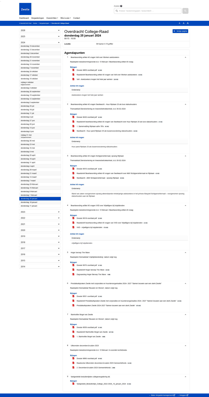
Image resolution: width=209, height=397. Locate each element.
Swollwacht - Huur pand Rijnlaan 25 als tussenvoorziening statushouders (106, 131)
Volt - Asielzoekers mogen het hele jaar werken (97, 79)
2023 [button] (23, 212)
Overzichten (51, 18)
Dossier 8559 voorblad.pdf (89, 327)
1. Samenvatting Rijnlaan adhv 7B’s (92, 126)
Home (35, 23)
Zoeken (117, 6)
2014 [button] (23, 267)
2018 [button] (23, 242)
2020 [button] (23, 230)
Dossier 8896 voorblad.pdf (89, 358)
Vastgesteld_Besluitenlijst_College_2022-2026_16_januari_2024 (103, 384)
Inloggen (183, 395)
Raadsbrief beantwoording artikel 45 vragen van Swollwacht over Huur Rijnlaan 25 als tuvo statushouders (119, 122)
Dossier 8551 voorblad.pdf (89, 296)
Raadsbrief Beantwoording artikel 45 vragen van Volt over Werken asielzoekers (109, 75)
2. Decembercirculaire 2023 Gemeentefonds (95, 368)
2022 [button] (23, 218)
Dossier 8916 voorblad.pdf (89, 169)
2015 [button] (23, 261)
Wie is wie (64, 18)
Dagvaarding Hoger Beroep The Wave (93, 274)
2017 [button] (23, 248)
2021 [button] (23, 224)
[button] (185, 11)
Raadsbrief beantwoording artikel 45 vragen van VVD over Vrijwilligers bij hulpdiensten (111, 223)
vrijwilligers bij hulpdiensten (82, 243)
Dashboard (24, 18)
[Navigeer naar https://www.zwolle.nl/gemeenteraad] (25, 9)
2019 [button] (23, 236)
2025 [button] (23, 36)
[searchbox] (147, 11)
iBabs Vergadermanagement (162, 395)
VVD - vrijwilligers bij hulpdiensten (92, 227)
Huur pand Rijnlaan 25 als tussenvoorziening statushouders (94, 147)
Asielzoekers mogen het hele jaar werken (87, 95)
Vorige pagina (181, 31)
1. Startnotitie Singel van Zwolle (90, 337)
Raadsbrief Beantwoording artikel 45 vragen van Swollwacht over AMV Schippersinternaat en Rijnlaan (117, 173)
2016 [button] (23, 254)
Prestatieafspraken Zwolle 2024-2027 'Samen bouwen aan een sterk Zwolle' (108, 305)
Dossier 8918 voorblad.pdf (89, 218)
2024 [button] (23, 42)
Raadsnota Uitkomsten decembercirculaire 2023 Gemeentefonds (103, 363)
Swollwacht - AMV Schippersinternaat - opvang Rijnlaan (100, 178)
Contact (76, 18)
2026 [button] (23, 30)
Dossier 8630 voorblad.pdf (89, 117)
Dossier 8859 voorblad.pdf (89, 70)
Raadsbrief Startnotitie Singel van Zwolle (94, 332)
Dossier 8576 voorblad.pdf (89, 265)
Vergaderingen (37, 18)
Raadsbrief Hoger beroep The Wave (92, 270)
